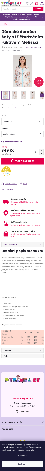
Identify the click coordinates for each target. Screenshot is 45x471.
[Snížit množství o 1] (41, 153)
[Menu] (42, 3)
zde (32, 450)
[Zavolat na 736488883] (27, 3)
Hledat (38, 9)
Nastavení (22, 455)
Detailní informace (14, 108)
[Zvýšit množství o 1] (41, 150)
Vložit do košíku (24, 161)
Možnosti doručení (13, 141)
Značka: (7, 189)
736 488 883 (24, 411)
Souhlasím (22, 464)
